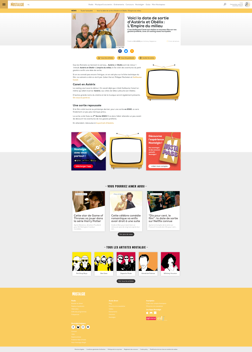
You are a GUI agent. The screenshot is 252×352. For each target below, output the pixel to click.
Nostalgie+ (139, 4)
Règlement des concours (131, 349)
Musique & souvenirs (103, 4)
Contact (74, 331)
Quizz (148, 4)
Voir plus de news (126, 234)
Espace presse (76, 337)
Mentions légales (79, 349)
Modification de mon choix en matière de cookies (163, 349)
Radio (90, 4)
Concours (130, 4)
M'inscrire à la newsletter (154, 306)
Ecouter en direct (77, 303)
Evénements (119, 4)
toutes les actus (148, 58)
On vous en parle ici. (81, 98)
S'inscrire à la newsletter (117, 306)
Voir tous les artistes (126, 281)
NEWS (73, 11)
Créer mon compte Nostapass (156, 303)
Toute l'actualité (87, 11)
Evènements (113, 312)
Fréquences (75, 314)
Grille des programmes (78, 312)
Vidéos (111, 309)
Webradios (75, 309)
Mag (110, 303)
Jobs (73, 334)
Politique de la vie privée (115, 349)
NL (28, 5)
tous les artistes (107, 58)
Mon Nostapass (158, 4)
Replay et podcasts (77, 306)
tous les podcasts (127, 58)
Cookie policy (144, 349)
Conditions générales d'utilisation (95, 349)
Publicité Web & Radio (78, 340)
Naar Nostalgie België (78, 342)
